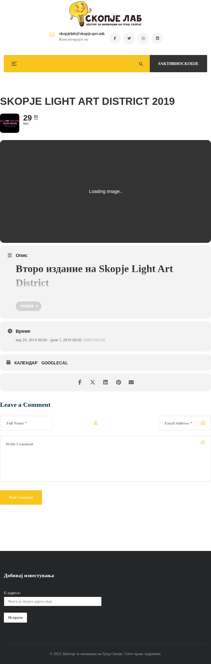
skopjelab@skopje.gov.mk (82, 33)
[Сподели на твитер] (92, 382)
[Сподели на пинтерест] (118, 382)
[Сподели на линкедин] (105, 382)
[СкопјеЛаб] (105, 14)
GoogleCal (54, 363)
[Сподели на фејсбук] (79, 382)
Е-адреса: (12, 593)
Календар (26, 363)
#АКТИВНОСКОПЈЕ (178, 63)
